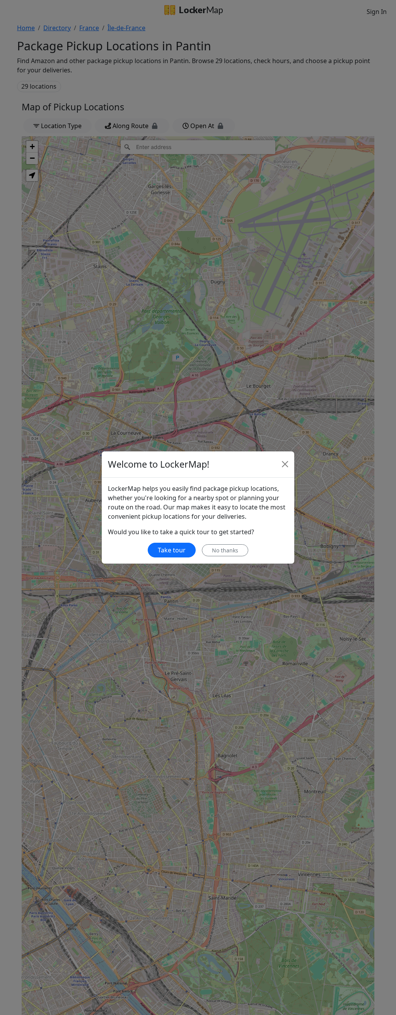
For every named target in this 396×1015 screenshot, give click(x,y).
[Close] (285, 464)
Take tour (172, 550)
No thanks (225, 550)
